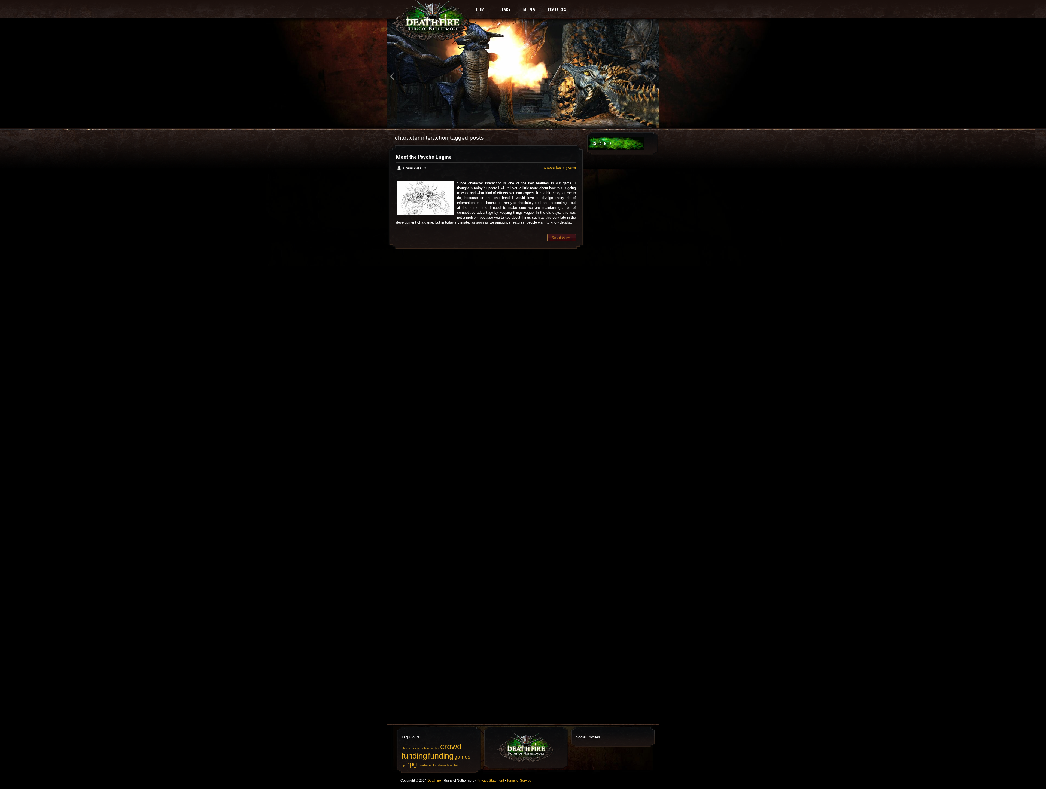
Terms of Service (519, 780)
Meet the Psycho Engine (424, 156)
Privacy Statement (490, 780)
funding (441, 755)
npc (404, 765)
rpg (412, 764)
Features (557, 9)
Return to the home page (430, 21)
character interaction (415, 748)
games (462, 757)
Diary (504, 9)
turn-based (425, 765)
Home (481, 9)
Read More (561, 237)
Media (529, 9)
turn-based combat (445, 765)
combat (434, 748)
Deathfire (434, 780)
